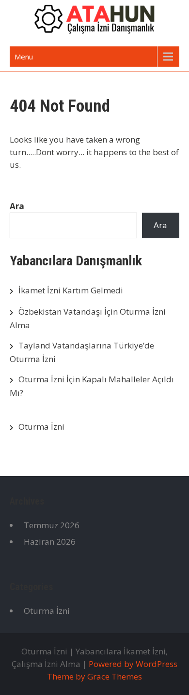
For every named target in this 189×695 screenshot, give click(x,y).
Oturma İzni (41, 426)
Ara (17, 206)
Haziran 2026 (50, 541)
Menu (24, 56)
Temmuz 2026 (51, 525)
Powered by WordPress (133, 663)
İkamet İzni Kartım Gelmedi (70, 290)
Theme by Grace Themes (94, 676)
